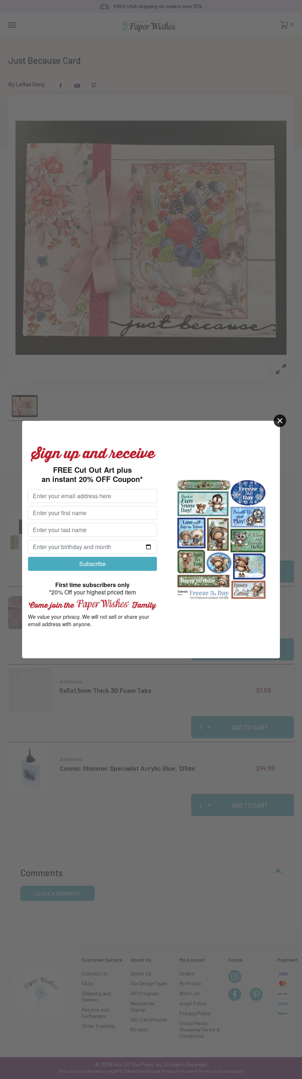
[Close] (280, 420)
